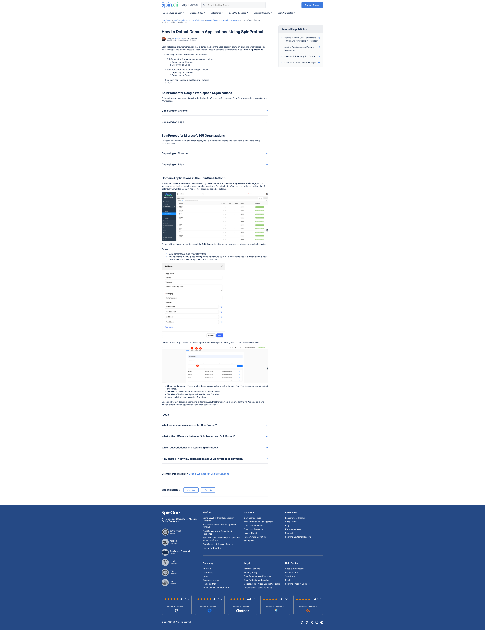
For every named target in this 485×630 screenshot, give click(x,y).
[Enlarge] (265, 195)
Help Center (167, 20)
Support (289, 533)
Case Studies (291, 521)
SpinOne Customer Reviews (298, 537)
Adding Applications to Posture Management (299, 48)
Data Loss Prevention (254, 529)
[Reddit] (301, 622)
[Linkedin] (316, 622)
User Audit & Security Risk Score (299, 56)
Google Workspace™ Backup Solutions (209, 473)
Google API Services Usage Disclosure (262, 584)
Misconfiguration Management (258, 521)
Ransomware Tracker (295, 518)
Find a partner (209, 584)
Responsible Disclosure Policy (258, 587)
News (205, 576)
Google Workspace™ (295, 568)
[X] (311, 622)
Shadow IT (249, 540)
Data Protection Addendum (257, 580)
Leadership (208, 572)
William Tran (179, 38)
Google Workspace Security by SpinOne (223, 20)
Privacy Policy (250, 572)
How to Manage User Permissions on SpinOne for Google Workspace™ (301, 39)
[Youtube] (321, 622)
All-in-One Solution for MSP (216, 587)
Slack (287, 580)
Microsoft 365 (291, 572)
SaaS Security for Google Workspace (189, 20)
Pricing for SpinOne (212, 548)
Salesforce (290, 576)
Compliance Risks (252, 518)
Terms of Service (252, 568)
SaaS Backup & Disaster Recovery (219, 544)
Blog (287, 525)
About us (207, 568)
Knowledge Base (293, 529)
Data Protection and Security (257, 576)
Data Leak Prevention (254, 525)
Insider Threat (250, 533)
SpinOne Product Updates (297, 584)
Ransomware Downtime (255, 537)
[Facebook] (306, 622)
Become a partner (211, 580)
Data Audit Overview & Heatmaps (300, 62)
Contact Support (312, 5)
